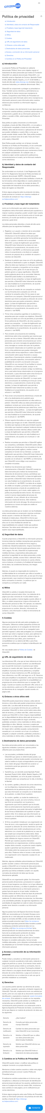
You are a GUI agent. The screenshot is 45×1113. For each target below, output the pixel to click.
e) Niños (8, 35)
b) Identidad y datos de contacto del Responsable (22, 24)
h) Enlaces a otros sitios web (15, 45)
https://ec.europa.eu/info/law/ (22, 928)
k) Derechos (9, 55)
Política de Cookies (26, 650)
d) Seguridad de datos (12, 31)
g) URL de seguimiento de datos (16, 42)
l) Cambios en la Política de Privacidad (18, 59)
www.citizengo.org (22, 82)
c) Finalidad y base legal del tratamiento (19, 28)
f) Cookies (8, 38)
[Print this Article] (41, 16)
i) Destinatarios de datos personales (17, 48)
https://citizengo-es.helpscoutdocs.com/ (17, 198)
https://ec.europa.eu (32, 921)
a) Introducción (10, 21)
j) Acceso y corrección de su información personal (22, 52)
